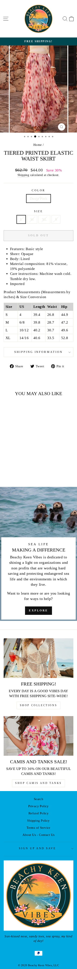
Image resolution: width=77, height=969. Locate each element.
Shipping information (38, 352)
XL (44, 219)
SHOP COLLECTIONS (38, 705)
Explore (38, 610)
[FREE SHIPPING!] (38, 658)
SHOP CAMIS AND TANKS (38, 783)
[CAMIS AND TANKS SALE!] (38, 736)
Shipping (23, 175)
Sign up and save (37, 848)
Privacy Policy (38, 806)
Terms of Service (38, 827)
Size (38, 211)
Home (37, 144)
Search (38, 799)
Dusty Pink (38, 198)
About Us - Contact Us (38, 835)
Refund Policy (38, 813)
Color (38, 190)
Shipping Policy (38, 820)
